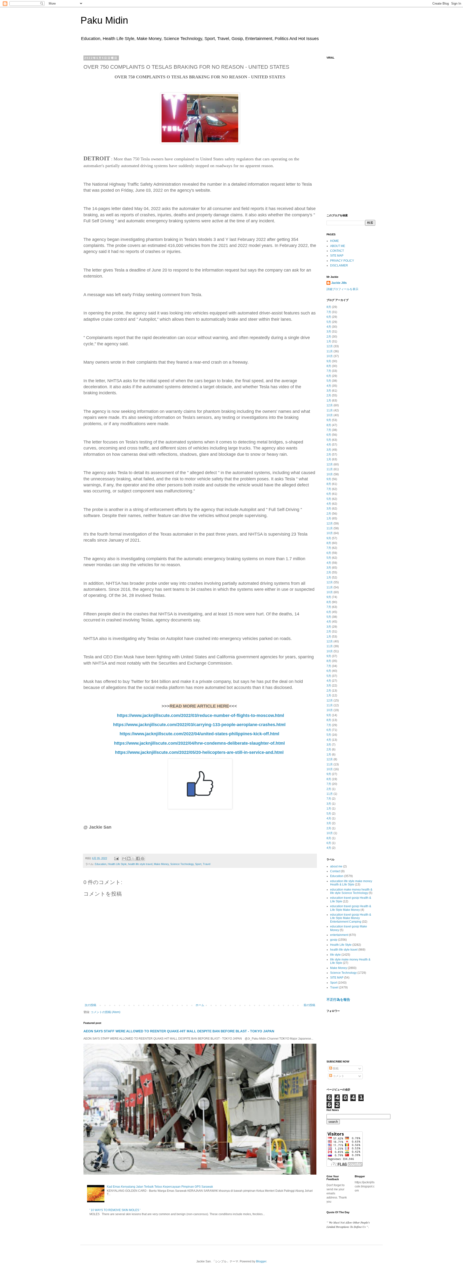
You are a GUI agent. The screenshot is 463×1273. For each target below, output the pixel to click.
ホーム (200, 1005)
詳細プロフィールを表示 (342, 289)
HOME (334, 241)
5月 (329, 322)
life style (335, 954)
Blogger (261, 1261)
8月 (329, 307)
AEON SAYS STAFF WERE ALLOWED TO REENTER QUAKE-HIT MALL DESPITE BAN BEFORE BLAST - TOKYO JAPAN (178, 1031)
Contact (335, 871)
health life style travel (140, 864)
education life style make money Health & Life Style (351, 882)
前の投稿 (309, 1005)
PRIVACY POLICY (342, 260)
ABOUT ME (337, 246)
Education (100, 864)
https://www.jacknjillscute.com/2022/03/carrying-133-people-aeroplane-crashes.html (199, 724)
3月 (329, 331)
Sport (198, 864)
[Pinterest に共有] (142, 858)
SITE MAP (336, 255)
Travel (206, 864)
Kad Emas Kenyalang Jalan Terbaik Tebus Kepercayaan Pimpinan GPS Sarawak (160, 1186)
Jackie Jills (339, 283)
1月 (329, 341)
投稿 (335, 1068)
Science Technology (182, 864)
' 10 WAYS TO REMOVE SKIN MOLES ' (114, 1210)
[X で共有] (133, 858)
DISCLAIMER (339, 265)
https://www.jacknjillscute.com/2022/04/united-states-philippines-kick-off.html (199, 733)
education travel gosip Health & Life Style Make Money (350, 908)
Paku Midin (104, 20)
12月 (330, 346)
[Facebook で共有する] (138, 858)
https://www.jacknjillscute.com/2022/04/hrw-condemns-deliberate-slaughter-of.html (199, 743)
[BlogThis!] (128, 858)
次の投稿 (90, 1005)
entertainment (339, 935)
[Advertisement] (351, 134)
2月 (329, 336)
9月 (329, 361)
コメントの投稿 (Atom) (105, 1012)
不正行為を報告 (338, 999)
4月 (329, 326)
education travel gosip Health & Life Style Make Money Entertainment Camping (350, 918)
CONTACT (337, 250)
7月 (329, 312)
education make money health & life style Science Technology (351, 891)
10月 (330, 356)
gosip (333, 939)
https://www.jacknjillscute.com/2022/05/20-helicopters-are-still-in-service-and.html (199, 752)
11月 (330, 351)
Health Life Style (117, 864)
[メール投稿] (116, 858)
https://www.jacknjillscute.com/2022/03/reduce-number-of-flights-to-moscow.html (200, 715)
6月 (329, 317)
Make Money (161, 864)
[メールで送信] (124, 858)
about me (336, 866)
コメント (338, 1076)
